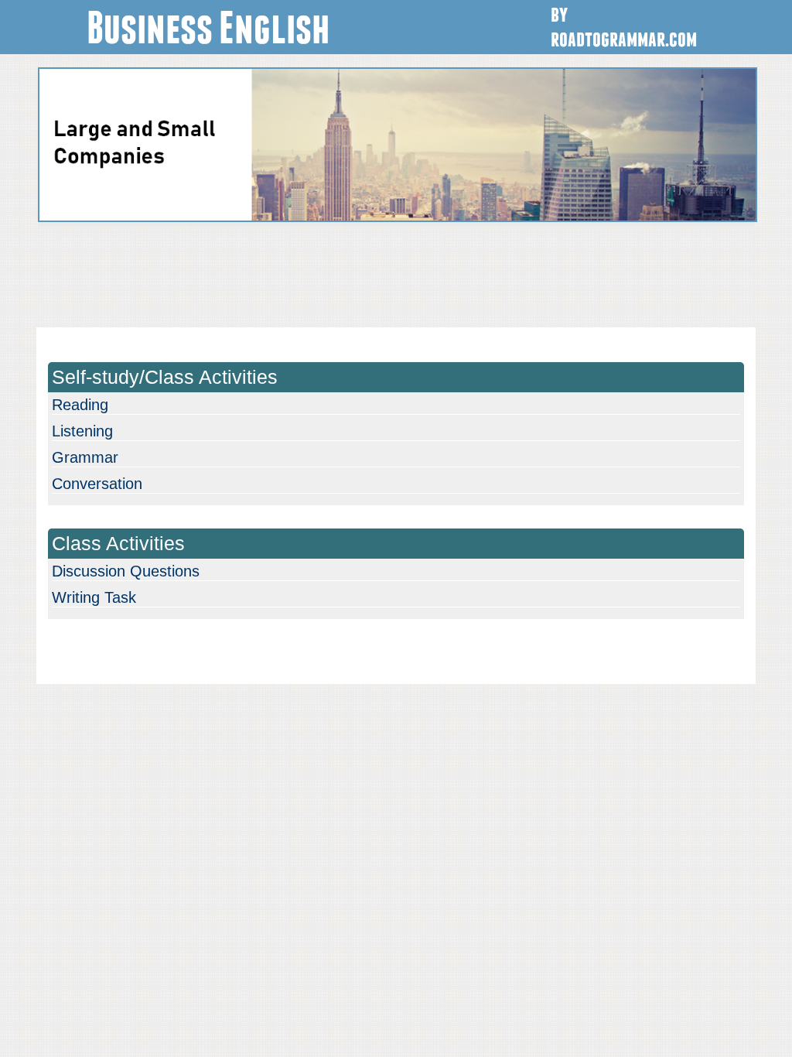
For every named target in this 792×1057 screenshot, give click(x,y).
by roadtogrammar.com (624, 25)
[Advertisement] (396, 275)
